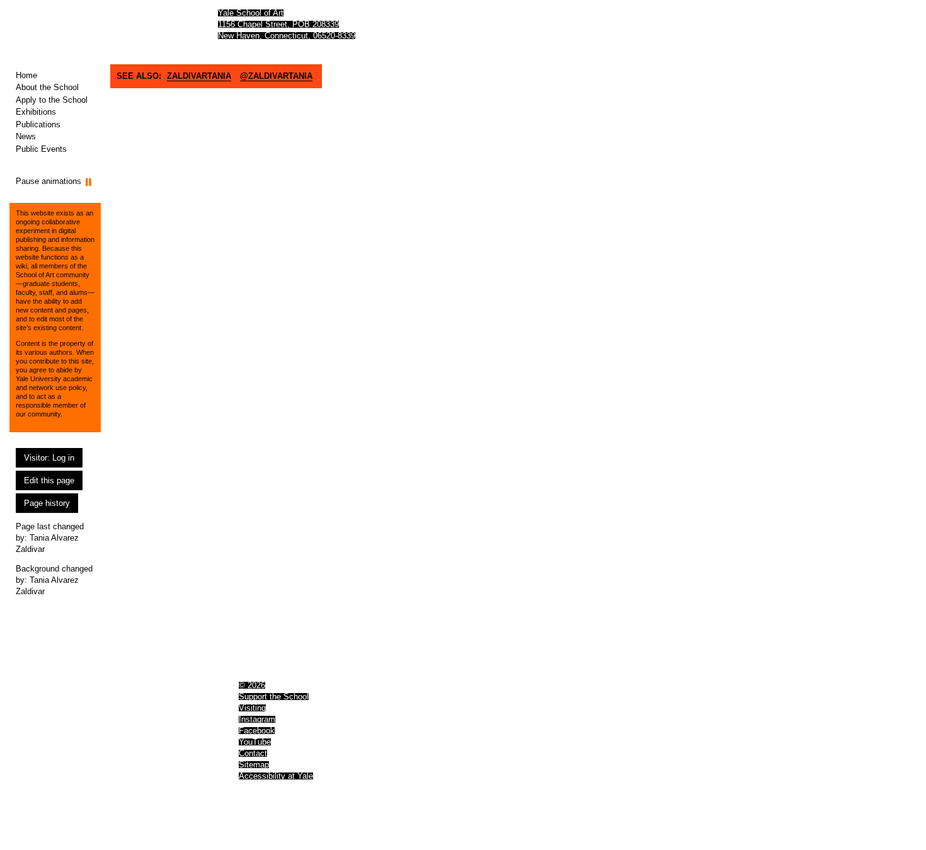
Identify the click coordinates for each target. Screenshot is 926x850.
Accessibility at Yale (276, 776)
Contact (253, 753)
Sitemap (254, 764)
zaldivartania (199, 76)
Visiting (252, 708)
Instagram (257, 719)
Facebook (257, 730)
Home (26, 75)
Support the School (274, 696)
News (26, 136)
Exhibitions (36, 112)
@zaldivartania (276, 76)
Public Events (41, 149)
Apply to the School (52, 100)
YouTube (255, 742)
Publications (38, 124)
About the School (47, 87)
